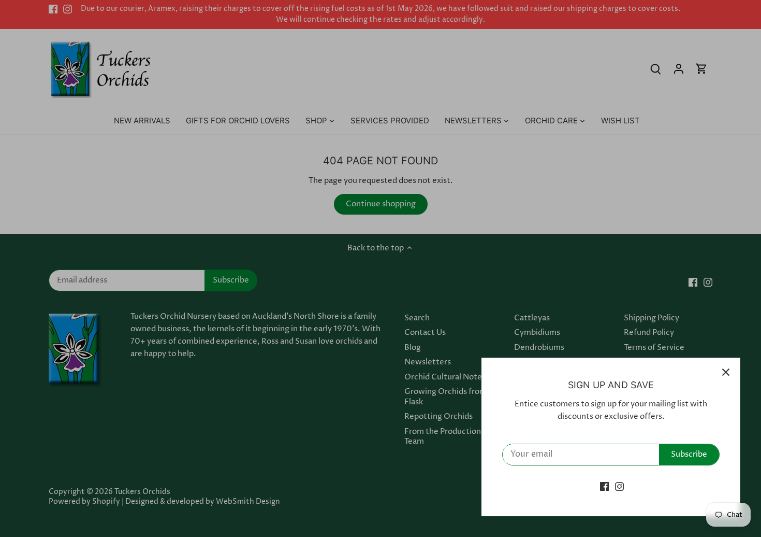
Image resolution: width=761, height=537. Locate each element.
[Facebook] (604, 486)
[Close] (725, 372)
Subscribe (689, 454)
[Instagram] (619, 486)
